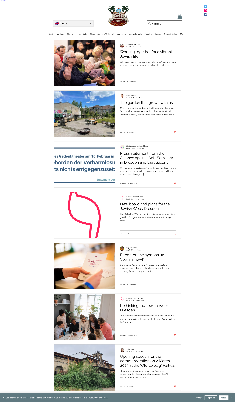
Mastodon (3, 0)
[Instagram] (205, 10)
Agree (223, 397)
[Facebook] (205, 14)
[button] (179, 16)
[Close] (231, 397)
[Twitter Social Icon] (205, 6)
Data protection (101, 397)
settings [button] (199, 397)
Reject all (211, 397)
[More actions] (176, 45)
